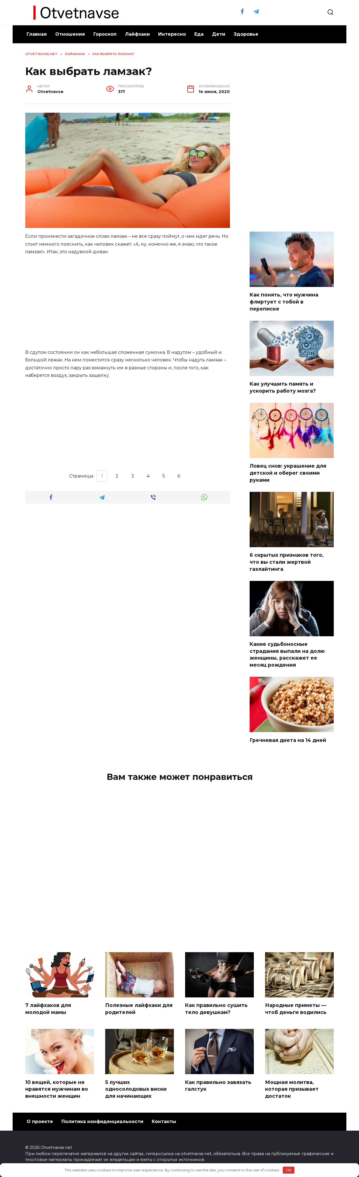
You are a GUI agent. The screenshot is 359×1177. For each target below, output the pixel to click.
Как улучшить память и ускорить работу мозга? (283, 387)
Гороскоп (105, 34)
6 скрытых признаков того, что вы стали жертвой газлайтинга (287, 562)
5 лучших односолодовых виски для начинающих (136, 1089)
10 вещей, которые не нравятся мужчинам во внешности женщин (56, 1089)
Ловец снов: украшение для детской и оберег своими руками (288, 473)
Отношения (70, 34)
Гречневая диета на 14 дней (288, 740)
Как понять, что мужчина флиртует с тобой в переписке (284, 301)
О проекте (40, 1121)
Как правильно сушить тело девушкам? (216, 1008)
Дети (218, 34)
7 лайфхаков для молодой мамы (48, 1008)
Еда (199, 34)
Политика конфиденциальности (102, 1121)
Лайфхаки (137, 34)
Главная (37, 34)
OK (288, 1170)
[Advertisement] (127, 302)
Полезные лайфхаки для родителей (138, 1008)
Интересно (172, 34)
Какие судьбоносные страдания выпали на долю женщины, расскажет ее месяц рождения (287, 654)
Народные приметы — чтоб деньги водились (295, 1008)
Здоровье (246, 34)
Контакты (164, 1121)
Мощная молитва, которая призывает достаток (292, 1089)
